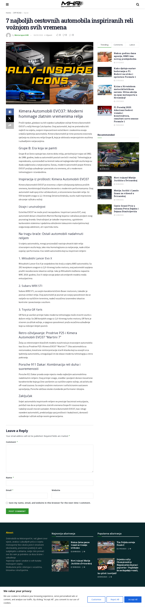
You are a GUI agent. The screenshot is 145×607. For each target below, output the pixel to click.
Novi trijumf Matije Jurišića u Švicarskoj (125, 179)
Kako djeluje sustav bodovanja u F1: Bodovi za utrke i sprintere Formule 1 (125, 72)
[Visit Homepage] (72, 4)
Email (9, 490)
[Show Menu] (7, 4)
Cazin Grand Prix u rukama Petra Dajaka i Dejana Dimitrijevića (126, 208)
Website (56, 490)
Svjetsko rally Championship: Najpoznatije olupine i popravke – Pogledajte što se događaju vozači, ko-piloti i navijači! (118, 566)
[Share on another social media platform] (10, 125)
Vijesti (26, 13)
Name (10, 477)
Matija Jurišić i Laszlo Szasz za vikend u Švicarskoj (126, 193)
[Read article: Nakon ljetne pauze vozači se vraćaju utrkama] (118, 157)
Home (8, 13)
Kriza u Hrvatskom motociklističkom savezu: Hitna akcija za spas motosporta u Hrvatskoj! (125, 92)
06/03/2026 (38, 35)
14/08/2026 (119, 200)
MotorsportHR (22, 35)
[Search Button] (137, 4)
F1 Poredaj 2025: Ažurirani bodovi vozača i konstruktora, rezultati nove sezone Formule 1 (126, 114)
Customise (96, 599)
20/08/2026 (105, 169)
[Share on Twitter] (10, 118)
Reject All (115, 599)
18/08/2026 (119, 184)
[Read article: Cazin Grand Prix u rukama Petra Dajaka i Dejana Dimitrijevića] (105, 209)
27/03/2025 (122, 549)
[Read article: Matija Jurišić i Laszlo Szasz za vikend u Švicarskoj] (105, 194)
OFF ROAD (17, 13)
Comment (12, 442)
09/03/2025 (103, 577)
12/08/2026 (119, 215)
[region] (72, 597)
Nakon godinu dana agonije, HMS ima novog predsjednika (125, 56)
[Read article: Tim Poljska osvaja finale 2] (106, 547)
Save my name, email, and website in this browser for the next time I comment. (50, 502)
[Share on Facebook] (10, 112)
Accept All (132, 599)
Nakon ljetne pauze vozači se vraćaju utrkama (117, 164)
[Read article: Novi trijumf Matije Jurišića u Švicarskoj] (105, 181)
